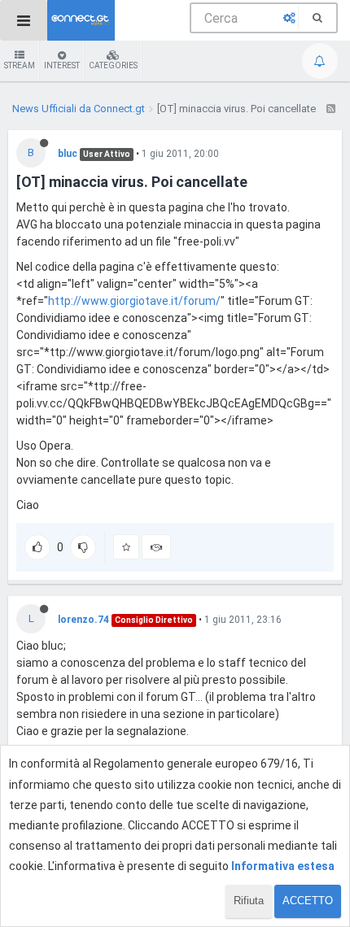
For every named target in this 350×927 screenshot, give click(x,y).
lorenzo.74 (83, 619)
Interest (62, 65)
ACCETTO (307, 900)
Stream (19, 65)
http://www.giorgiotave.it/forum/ (134, 300)
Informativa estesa (283, 866)
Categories (113, 65)
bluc (67, 153)
